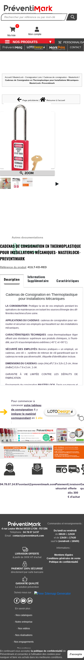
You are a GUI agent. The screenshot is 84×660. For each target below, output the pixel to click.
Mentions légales (63, 555)
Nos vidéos (24, 628)
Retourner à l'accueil (55, 100)
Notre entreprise (23, 621)
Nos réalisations (23, 635)
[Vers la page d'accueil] (28, 9)
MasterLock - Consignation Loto (27, 77)
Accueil (8, 77)
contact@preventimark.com (28, 535)
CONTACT (75, 47)
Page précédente (30, 100)
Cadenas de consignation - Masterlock (61, 77)
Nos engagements (24, 641)
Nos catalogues (24, 615)
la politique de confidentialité (47, 651)
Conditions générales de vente (63, 558)
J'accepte (75, 654)
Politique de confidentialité (63, 562)
